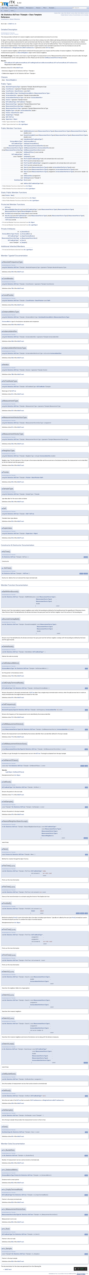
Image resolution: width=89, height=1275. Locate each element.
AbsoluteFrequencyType (13, 86)
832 (12, 1182)
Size (25, 180)
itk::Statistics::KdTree (11, 267)
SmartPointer (19, 91)
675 (12, 814)
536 (12, 305)
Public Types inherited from (13, 121)
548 (12, 341)
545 (12, 501)
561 (12, 394)
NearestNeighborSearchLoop (13, 209)
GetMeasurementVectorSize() (53, 57)
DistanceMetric (6, 321)
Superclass (9, 119)
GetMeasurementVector (31, 148)
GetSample (27, 156)
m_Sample (23, 242)
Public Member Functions (69, 13)
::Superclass (29, 533)
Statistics (6, 10)
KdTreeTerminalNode (60, 62)
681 (12, 1136)
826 (12, 1241)
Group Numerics (5, 19)
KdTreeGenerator (6, 47)
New (12, 195)
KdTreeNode (8, 62)
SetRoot (26, 183)
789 (12, 288)
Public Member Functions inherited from (17, 186)
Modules (21, 7)
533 (12, 521)
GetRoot (26, 154)
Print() (15, 917)
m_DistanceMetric (25, 234)
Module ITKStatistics (15, 19)
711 (12, 794)
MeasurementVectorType (41, 93)
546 (12, 444)
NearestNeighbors (23, 52)
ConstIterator (10, 89)
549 (12, 272)
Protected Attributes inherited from (17, 249)
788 (12, 374)
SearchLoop (8, 215)
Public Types (60, 13)
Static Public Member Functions (81, 13)
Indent (23, 213)
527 (11, 67)
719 (12, 737)
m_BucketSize (24, 231)
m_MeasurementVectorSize (28, 238)
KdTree (12, 10)
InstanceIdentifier (11, 95)
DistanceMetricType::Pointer (10, 234)
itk (1, 10)
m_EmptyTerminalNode (26, 236)
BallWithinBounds (29, 131)
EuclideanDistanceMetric (26, 93)
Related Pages (13, 7)
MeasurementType (11, 104)
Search (26, 167)
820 (12, 1261)
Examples (51, 7)
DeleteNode (27, 139)
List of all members (85, 15)
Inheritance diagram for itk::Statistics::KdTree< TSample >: (18, 71)
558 (12, 324)
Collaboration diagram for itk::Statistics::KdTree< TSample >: (19, 73)
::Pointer (27, 477)
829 (12, 1202)
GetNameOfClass (29, 152)
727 (12, 717)
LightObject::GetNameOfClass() (14, 772)
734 (12, 676)
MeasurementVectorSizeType (14, 106)
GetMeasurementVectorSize (32, 150)
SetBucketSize (28, 175)
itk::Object (22, 121)
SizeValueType (18, 180)
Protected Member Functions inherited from (18, 222)
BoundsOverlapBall (29, 135)
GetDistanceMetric (29, 141)
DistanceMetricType (12, 93)
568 (12, 357)
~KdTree (7, 219)
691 (12, 697)
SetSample (27, 178)
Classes (38, 7)
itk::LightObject (23, 124)
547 (12, 410)
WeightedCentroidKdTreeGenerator (23, 47)
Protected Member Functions (66, 15)
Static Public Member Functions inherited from (19, 198)
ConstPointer (10, 91)
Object (15, 119)
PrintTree (26, 163)
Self (28, 91)
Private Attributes (76, 15)
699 (12, 1103)
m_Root (22, 240)
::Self (26, 513)
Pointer (8, 112)
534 (12, 538)
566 (12, 465)
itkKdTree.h (12, 23)
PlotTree (26, 158)
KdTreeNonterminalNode (20, 62)
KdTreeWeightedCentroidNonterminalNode (40, 62)
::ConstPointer (29, 300)
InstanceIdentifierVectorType (14, 97)
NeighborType (10, 110)
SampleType (9, 115)
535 (12, 482)
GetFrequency (28, 145)
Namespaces (29, 7)
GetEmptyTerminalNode (31, 143)
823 (12, 1163)
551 (12, 427)
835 (12, 1222)
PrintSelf (7, 213)
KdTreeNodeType (11, 102)
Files (44, 7)
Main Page (5, 7)
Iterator (8, 99)
